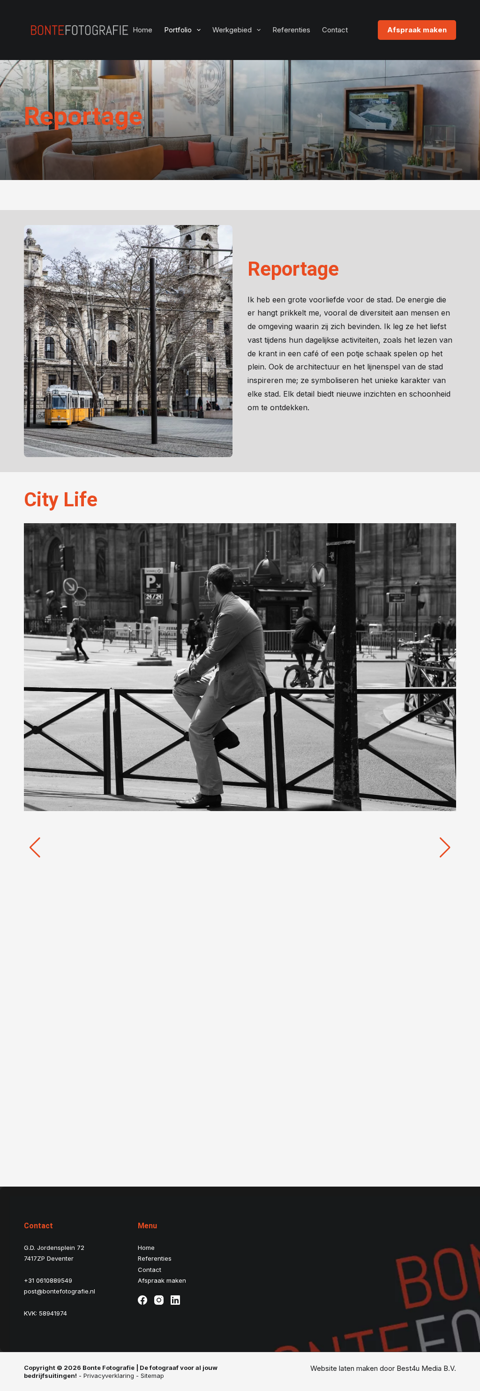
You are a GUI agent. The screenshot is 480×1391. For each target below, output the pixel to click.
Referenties (291, 29)
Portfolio (178, 29)
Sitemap (152, 1375)
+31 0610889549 (48, 1280)
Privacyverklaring (108, 1375)
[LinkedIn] (175, 1300)
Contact (335, 29)
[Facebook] (142, 1300)
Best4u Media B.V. (426, 1368)
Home (142, 29)
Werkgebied (232, 29)
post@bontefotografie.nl (59, 1291)
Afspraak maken (417, 29)
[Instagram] (159, 1300)
